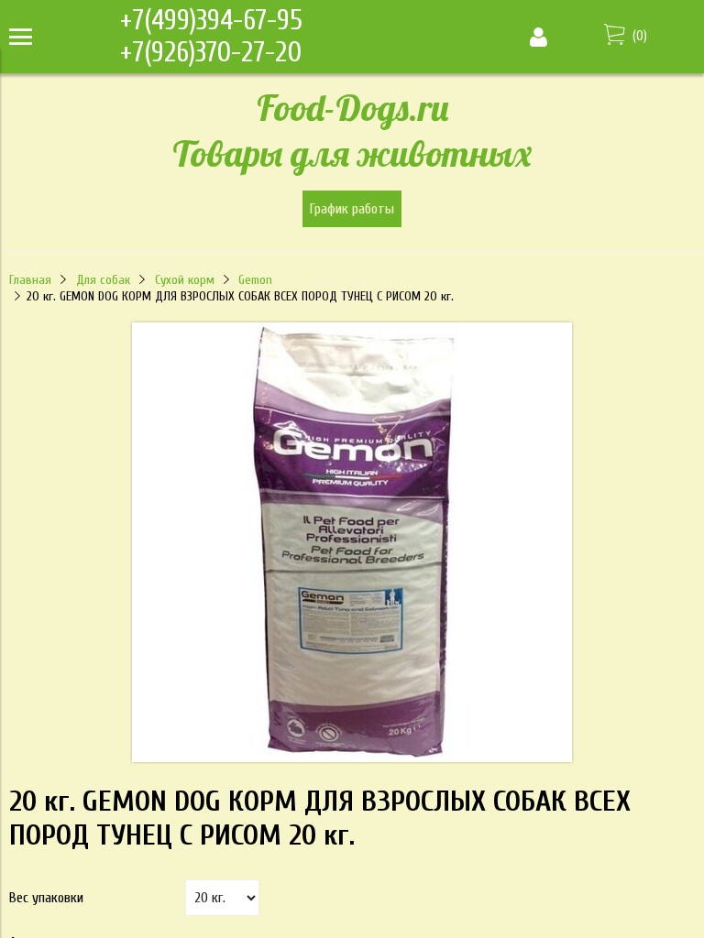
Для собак (103, 280)
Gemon (255, 280)
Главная (30, 280)
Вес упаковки (46, 897)
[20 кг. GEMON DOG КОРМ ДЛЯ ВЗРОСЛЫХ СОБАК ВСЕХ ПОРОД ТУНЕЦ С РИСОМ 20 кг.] (352, 757)
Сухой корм (184, 280)
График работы (352, 209)
